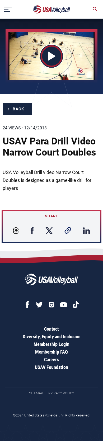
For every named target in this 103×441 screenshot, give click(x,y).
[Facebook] (27, 304)
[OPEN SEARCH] (95, 9)
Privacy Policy (61, 393)
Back (18, 109)
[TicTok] (76, 304)
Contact (51, 329)
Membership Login (51, 344)
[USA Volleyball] (51, 9)
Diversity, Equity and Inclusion (52, 336)
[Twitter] (39, 304)
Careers (51, 359)
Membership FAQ (51, 352)
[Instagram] (51, 304)
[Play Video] (52, 56)
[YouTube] (63, 304)
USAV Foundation (51, 367)
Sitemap (36, 393)
